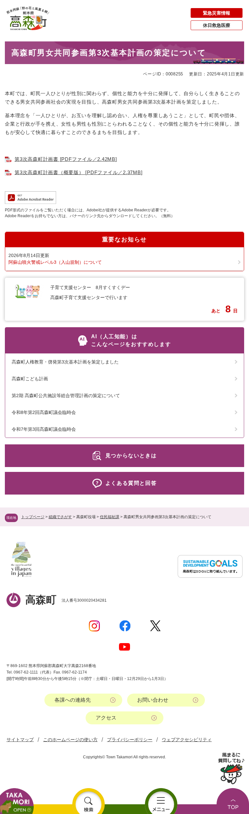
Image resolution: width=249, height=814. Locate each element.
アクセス (106, 717)
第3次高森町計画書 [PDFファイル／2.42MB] (66, 159)
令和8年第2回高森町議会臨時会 (44, 412)
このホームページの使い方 (70, 739)
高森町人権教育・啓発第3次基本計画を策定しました (65, 361)
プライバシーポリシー (129, 739)
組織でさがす (60, 517)
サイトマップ (20, 739)
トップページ (32, 517)
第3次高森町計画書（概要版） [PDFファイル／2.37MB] (78, 172)
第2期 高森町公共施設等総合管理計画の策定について (66, 395)
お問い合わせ (152, 700)
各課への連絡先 (72, 700)
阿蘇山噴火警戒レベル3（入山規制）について (55, 262)
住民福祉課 (109, 517)
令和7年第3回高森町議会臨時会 (44, 429)
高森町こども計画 (30, 378)
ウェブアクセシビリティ (187, 739)
